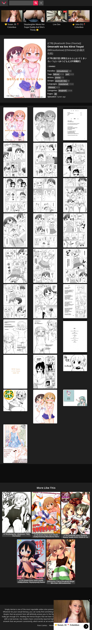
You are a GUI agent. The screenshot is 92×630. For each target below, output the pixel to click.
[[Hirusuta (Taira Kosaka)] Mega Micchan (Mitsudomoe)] (60, 559)
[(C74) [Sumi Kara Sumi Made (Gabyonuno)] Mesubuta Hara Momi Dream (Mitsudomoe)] (46, 513)
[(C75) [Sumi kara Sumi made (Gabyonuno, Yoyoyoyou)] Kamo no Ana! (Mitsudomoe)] (31, 559)
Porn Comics (42, 625)
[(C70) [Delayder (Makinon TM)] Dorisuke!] (16, 512)
